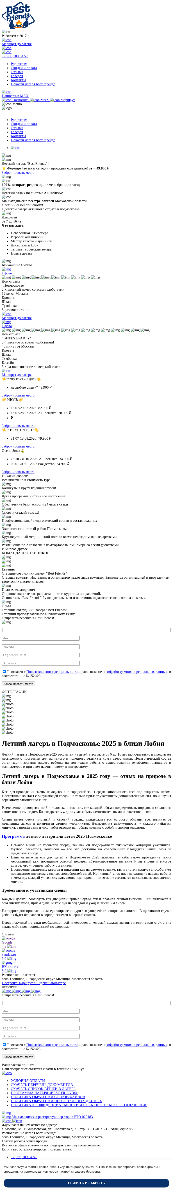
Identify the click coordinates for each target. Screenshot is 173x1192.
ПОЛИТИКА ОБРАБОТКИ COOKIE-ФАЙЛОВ (48, 1097)
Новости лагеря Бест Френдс (33, 84)
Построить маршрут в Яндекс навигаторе (34, 983)
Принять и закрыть (86, 1183)
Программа (13, 836)
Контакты (18, 80)
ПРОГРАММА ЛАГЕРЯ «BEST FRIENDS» (44, 1093)
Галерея (17, 76)
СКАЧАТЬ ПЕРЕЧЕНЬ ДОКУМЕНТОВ (42, 1085)
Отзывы (17, 72)
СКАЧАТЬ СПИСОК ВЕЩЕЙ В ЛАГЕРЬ (43, 1089)
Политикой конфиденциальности (52, 672)
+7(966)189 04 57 (24, 1157)
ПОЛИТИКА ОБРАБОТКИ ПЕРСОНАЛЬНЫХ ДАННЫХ (56, 1101)
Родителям (19, 64)
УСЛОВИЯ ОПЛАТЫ (28, 1081)
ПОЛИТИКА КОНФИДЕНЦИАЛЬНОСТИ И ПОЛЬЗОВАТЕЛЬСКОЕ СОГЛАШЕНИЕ (79, 1105)
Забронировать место (18, 172)
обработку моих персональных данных (136, 672)
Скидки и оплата (24, 68)
